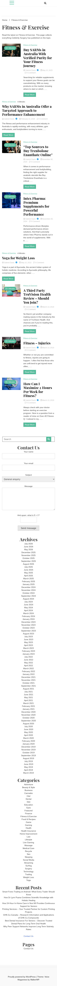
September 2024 (28, 596)
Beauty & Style (28, 787)
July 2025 (28, 567)
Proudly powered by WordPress (22, 977)
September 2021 (28, 686)
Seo (28, 854)
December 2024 (28, 587)
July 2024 (28, 602)
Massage (28, 845)
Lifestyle (28, 839)
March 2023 (28, 648)
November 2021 (28, 680)
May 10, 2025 (47, 70)
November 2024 (28, 590)
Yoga (28, 880)
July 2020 (28, 726)
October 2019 (29, 752)
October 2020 (29, 718)
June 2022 (28, 660)
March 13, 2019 (48, 307)
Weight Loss (28, 877)
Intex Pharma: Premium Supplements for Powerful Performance (36, 206)
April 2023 (28, 645)
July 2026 (28, 544)
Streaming (28, 863)
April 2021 (28, 700)
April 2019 (28, 770)
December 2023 (28, 622)
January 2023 (29, 654)
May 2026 (28, 549)
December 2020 (28, 712)
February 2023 (28, 651)
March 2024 (28, 613)
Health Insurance (28, 831)
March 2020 (28, 738)
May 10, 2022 (26, 263)
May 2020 (28, 732)
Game (28, 822)
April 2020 (28, 735)
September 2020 (28, 721)
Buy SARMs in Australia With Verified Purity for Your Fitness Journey (37, 58)
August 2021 (28, 689)
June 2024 (28, 605)
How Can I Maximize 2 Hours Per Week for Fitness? (37, 390)
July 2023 (28, 636)
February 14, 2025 (28, 119)
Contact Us (28, 936)
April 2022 (28, 665)
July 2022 (28, 657)
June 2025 (28, 570)
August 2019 (28, 758)
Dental (28, 799)
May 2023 (28, 642)
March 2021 (28, 703)
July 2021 (28, 692)
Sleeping (28, 857)
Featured (28, 810)
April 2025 (28, 575)
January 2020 (29, 744)
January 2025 (29, 584)
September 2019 (28, 755)
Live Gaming (28, 842)
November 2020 (28, 715)
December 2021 (28, 677)
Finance (28, 813)
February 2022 (28, 671)
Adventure (28, 784)
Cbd (28, 796)
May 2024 (28, 607)
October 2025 (29, 558)
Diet (28, 802)
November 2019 (28, 750)
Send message (28, 528)
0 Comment (31, 73)
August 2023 (28, 634)
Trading (28, 874)
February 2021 (28, 706)
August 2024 (28, 599)
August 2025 (28, 564)
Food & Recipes (29, 819)
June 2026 (28, 546)
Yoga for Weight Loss (18, 258)
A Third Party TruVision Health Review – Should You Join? (37, 296)
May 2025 (28, 573)
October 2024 (29, 593)
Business (29, 790)
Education (28, 805)
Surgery (28, 868)
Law (28, 837)
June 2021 (28, 694)
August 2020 (28, 723)
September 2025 (28, 561)
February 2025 (28, 581)
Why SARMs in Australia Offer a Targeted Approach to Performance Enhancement (27, 110)
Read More (30, 95)
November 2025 (28, 555)
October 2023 (29, 628)
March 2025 (28, 578)
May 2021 (28, 697)
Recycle (28, 851)
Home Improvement (28, 834)
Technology (28, 871)
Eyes (28, 808)
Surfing (28, 866)
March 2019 (28, 773)
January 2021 (29, 709)
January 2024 (29, 619)
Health (28, 828)
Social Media (28, 860)
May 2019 (28, 767)
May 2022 (28, 663)
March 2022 (28, 668)
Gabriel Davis (30, 70)
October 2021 (29, 683)
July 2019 (28, 761)
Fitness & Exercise (30, 45)
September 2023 (28, 631)
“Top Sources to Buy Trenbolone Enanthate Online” (38, 151)
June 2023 (28, 639)
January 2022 (29, 674)
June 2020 (28, 729)
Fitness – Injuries (36, 343)
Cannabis (28, 793)
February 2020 (28, 741)
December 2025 (28, 552)
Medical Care (28, 848)
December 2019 (28, 747)
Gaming (28, 825)
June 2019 (28, 764)
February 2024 (28, 616)
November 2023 (28, 625)
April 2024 (28, 610)
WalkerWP (34, 980)
